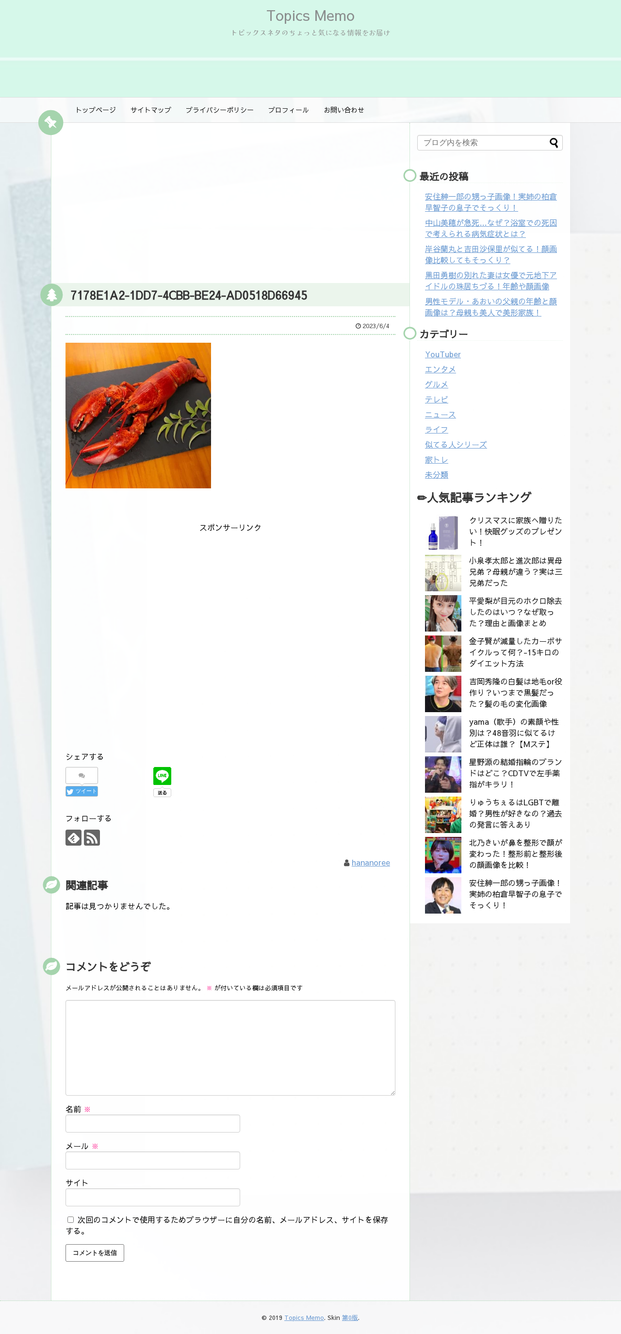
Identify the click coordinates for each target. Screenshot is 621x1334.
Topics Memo (310, 15)
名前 (78, 1108)
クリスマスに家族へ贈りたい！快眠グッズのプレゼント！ (515, 531)
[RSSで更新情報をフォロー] (92, 838)
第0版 (350, 1317)
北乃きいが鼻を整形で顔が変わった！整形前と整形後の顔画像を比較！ (515, 853)
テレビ (436, 399)
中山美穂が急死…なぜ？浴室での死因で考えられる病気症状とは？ (491, 228)
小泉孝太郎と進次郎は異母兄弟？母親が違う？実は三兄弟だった (515, 571)
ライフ (436, 429)
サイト (77, 1182)
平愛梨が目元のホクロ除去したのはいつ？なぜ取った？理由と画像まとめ (515, 611)
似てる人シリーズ (456, 444)
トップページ (95, 110)
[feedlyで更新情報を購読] (73, 838)
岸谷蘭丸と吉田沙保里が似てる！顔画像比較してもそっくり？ (491, 254)
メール (82, 1145)
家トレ (436, 459)
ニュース (440, 414)
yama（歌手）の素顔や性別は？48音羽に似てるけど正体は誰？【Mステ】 (514, 732)
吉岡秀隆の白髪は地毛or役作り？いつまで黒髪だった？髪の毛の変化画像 (515, 692)
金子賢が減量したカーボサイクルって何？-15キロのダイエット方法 (515, 651)
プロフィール (288, 110)
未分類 (436, 474)
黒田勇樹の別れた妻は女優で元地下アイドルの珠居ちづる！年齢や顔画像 (491, 280)
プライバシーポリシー (220, 110)
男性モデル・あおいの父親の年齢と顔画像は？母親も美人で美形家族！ (491, 306)
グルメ (436, 384)
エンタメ (440, 369)
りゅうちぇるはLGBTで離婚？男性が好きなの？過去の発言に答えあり (515, 813)
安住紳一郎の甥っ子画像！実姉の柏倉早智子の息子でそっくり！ (491, 202)
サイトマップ (151, 110)
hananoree (371, 862)
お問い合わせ (344, 110)
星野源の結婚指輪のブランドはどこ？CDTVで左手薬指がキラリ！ (515, 772)
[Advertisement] (230, 200)
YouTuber (443, 354)
